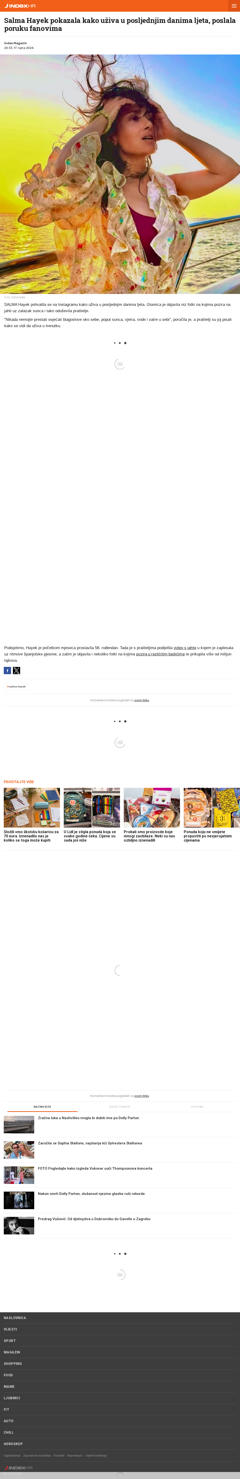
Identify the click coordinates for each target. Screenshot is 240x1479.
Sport (10, 1341)
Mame (9, 1387)
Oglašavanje (12, 1455)
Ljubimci (12, 1398)
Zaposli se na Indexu (37, 1455)
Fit (6, 1409)
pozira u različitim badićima (160, 654)
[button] (234, 6)
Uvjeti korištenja (96, 1455)
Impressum (74, 1455)
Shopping (13, 1364)
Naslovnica (15, 1318)
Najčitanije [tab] (119, 1106)
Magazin (12, 1352)
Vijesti (10, 1329)
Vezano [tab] (197, 1106)
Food (8, 1375)
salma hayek (16, 686)
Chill (9, 1432)
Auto (9, 1421)
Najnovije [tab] (43, 1106)
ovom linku (141, 700)
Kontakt (59, 1455)
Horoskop (13, 1444)
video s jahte (185, 647)
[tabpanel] (120, 1177)
